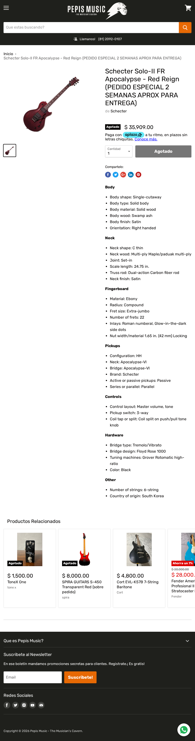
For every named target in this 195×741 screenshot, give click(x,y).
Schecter (119, 111)
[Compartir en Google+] (123, 174)
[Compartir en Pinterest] (138, 174)
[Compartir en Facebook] (108, 174)
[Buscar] (185, 27)
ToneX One (16, 582)
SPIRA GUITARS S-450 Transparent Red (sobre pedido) (82, 587)
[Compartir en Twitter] (115, 174)
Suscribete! (80, 677)
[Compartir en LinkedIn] (131, 174)
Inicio (8, 54)
